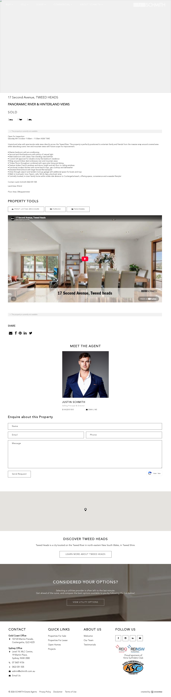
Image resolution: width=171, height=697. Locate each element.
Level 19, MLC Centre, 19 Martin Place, (22, 655)
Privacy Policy (45, 692)
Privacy (155, 473)
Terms (159, 473)
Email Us (16, 676)
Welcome (88, 636)
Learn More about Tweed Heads (85, 554)
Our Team (88, 640)
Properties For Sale (57, 636)
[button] (85, 509)
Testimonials (90, 645)
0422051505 (68, 410)
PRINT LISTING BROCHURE (26, 209)
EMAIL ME (92, 410)
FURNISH (56, 209)
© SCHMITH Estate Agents (23, 692)
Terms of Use (70, 692)
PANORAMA (79, 209)
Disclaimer (57, 692)
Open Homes (54, 645)
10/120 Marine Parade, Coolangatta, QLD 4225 (23, 641)
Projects (52, 649)
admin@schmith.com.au (23, 671)
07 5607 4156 (18, 663)
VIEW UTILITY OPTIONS (85, 602)
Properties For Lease (57, 640)
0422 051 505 (18, 667)
